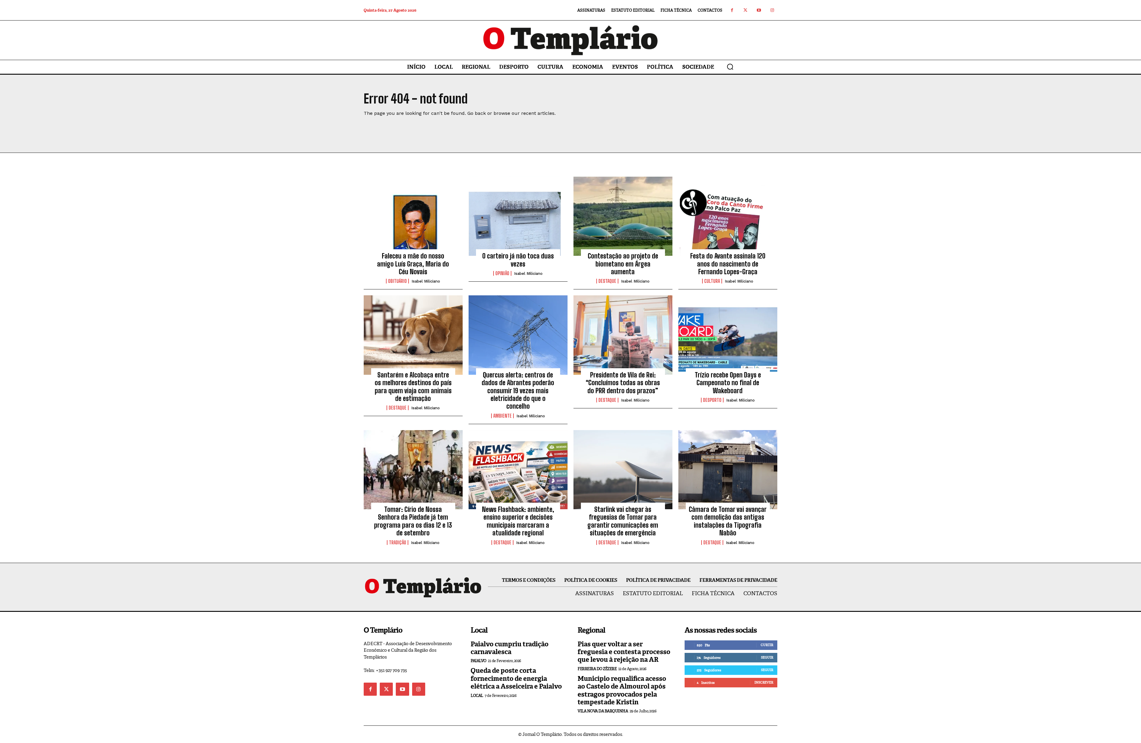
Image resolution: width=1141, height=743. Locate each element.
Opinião (502, 273)
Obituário (397, 281)
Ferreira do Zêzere (597, 668)
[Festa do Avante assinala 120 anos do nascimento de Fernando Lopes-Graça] (727, 216)
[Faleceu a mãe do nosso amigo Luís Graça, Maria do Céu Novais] (413, 216)
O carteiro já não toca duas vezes (518, 260)
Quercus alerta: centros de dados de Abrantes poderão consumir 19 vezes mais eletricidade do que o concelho (518, 390)
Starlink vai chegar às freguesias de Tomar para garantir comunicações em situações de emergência (622, 521)
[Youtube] (759, 10)
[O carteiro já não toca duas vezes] (518, 216)
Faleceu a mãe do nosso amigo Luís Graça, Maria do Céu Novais (413, 264)
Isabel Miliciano (426, 281)
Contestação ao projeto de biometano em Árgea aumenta (623, 264)
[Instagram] (772, 10)
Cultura (712, 281)
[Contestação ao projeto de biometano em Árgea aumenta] (622, 216)
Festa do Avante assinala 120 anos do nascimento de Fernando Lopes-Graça (727, 264)
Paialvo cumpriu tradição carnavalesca (510, 648)
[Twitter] (745, 10)
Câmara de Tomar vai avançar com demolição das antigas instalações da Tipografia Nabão (728, 521)
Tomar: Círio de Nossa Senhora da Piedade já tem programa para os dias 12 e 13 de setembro (413, 521)
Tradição (397, 542)
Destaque (607, 281)
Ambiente (502, 415)
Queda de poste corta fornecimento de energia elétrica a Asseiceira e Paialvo (516, 678)
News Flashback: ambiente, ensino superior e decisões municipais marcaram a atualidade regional (518, 521)
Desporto (712, 400)
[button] (730, 66)
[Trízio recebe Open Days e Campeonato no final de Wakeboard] (727, 334)
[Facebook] (732, 10)
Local (477, 695)
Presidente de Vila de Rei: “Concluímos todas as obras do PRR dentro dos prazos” (623, 383)
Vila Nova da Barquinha (603, 711)
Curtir (767, 645)
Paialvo (478, 660)
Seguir (767, 657)
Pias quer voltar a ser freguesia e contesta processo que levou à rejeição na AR (624, 652)
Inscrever (763, 682)
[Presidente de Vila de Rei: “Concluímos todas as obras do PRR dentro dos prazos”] (622, 334)
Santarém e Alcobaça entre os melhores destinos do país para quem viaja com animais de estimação (413, 386)
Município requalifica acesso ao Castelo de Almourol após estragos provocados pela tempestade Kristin (622, 690)
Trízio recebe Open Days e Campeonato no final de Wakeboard (728, 383)
